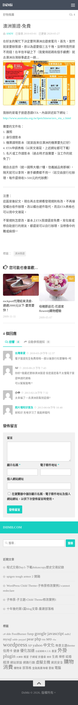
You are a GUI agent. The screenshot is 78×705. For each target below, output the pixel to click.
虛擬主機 (43, 662)
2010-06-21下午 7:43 (34, 368)
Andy (9, 33)
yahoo (37, 645)
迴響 (14, 341)
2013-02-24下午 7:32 (36, 392)
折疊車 (42, 657)
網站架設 (16, 662)
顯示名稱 (13, 465)
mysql (7, 639)
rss (43, 639)
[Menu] (73, 5)
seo (49, 639)
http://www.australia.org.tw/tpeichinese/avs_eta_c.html (37, 118)
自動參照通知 (38, 341)
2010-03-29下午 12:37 (42, 353)
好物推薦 (8, 14)
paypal (22, 639)
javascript (55, 633)
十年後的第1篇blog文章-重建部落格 (30, 608)
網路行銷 (29, 662)
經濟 (6, 662)
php (38, 639)
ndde (15, 639)
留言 (10, 437)
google (41, 633)
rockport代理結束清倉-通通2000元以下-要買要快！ (18, 306)
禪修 (62, 656)
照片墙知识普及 (24, 407)
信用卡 (8, 651)
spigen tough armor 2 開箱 (23, 576)
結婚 (69, 656)
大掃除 (19, 657)
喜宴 (54, 651)
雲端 (51, 668)
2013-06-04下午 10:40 (50, 407)
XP (30, 645)
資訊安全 (57, 662)
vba (54, 640)
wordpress (15, 644)
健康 (16, 651)
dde (8, 634)
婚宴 (26, 657)
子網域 (33, 657)
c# (4, 634)
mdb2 (68, 634)
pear (30, 639)
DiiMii (7, 5)
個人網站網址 (15, 479)
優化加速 (27, 651)
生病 (55, 656)
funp (30, 634)
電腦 (58, 667)
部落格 (26, 667)
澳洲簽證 (20, 253)
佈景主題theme (65, 645)
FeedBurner (19, 634)
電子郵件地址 (49, 465)
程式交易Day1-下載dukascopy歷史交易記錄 (35, 567)
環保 (49, 657)
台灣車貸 (20, 353)
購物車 (18, 668)
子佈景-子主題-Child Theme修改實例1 (31, 599)
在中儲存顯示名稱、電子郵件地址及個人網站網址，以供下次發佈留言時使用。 (39, 496)
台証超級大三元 (43, 651)
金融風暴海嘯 (40, 668)
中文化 (49, 645)
